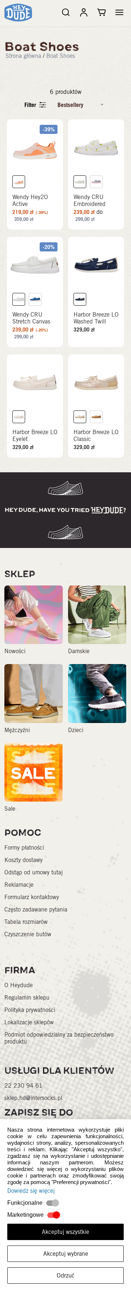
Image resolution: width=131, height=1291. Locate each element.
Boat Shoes (60, 55)
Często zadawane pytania (35, 909)
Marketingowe (25, 1215)
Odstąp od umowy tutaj (33, 872)
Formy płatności (24, 847)
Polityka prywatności (29, 1009)
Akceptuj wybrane (65, 1253)
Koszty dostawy (23, 860)
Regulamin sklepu (26, 997)
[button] (119, 12)
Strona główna (23, 55)
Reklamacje (18, 884)
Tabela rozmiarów (26, 921)
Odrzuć (66, 1275)
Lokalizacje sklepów (29, 1022)
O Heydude (18, 985)
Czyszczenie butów (27, 934)
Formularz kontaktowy (31, 897)
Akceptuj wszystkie (65, 1231)
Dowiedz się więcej (31, 1190)
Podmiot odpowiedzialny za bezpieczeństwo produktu (59, 1038)
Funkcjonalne (25, 1203)
